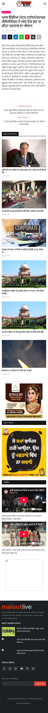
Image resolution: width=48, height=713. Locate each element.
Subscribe (40, 684)
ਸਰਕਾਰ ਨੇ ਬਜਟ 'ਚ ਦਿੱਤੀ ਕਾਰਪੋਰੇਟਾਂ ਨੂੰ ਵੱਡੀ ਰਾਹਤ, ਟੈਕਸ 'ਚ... (22, 250)
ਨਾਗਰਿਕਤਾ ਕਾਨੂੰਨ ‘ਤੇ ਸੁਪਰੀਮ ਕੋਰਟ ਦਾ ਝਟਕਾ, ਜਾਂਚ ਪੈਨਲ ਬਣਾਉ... (23, 292)
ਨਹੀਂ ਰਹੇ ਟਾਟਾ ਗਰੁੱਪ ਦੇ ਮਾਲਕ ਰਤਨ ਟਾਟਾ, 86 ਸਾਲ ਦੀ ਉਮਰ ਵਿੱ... (24, 171)
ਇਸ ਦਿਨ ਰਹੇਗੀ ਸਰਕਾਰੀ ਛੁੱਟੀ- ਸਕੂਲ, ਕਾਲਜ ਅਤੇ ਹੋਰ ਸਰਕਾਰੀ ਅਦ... (30, 629)
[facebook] (4, 668)
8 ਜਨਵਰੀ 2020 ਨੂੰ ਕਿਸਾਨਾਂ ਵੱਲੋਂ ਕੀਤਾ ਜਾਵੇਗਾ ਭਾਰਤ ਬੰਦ (23, 211)
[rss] (33, 668)
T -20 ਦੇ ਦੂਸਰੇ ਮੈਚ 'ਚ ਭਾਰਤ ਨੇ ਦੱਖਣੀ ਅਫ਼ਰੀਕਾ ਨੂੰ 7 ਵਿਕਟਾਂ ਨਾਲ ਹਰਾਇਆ (24, 122)
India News (6, 12)
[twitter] (10, 668)
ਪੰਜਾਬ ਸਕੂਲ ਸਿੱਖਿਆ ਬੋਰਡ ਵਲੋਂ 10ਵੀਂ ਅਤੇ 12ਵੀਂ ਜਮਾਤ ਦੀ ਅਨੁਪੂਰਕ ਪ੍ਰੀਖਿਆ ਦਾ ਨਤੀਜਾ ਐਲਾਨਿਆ (24, 111)
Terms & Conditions (23, 703)
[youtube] (21, 668)
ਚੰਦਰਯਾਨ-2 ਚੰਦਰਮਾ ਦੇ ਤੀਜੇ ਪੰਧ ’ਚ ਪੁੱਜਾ (17, 370)
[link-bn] (24, 400)
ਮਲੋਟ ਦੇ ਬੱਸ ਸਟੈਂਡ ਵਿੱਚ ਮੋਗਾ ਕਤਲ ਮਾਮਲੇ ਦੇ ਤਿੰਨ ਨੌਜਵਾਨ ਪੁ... (31, 640)
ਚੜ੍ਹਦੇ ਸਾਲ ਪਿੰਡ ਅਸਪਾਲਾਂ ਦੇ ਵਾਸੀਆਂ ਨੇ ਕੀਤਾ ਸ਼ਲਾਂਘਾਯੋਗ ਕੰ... (30, 652)
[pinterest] (27, 668)
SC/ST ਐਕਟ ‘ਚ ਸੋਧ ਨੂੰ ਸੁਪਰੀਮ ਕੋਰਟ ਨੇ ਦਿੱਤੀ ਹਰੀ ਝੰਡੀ (23, 332)
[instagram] (15, 668)
